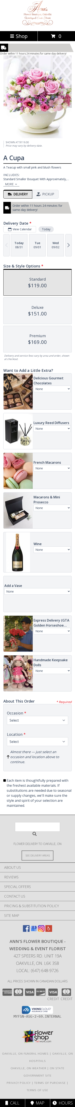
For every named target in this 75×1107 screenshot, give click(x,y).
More (9, 184)
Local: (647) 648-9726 (37, 970)
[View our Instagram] (41, 930)
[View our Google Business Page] (33, 930)
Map (39, 1103)
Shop (22, 36)
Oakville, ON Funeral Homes (25, 1053)
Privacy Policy (19, 1083)
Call (13, 1103)
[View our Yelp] (48, 930)
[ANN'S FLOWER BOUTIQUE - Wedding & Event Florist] (37, 25)
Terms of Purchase (50, 1083)
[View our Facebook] (26, 930)
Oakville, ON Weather (28, 1068)
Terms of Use (37, 1090)
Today (46, 229)
